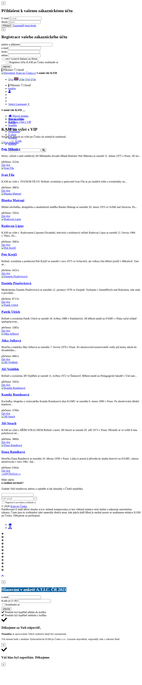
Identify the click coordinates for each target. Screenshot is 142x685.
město (4, 55)
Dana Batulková (13, 452)
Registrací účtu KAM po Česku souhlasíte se (47, 62)
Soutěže (12, 125)
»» (19, 473)
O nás (18, 140)
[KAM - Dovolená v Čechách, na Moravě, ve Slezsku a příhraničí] (10, 524)
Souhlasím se (37, 604)
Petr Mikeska (10, 149)
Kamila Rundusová (15, 394)
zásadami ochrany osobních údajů (51, 502)
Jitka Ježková (11, 340)
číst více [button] (5, 164)
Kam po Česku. (19, 506)
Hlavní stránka (16, 118)
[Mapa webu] (10, 527)
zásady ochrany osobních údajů (73, 62)
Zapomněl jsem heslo (24, 25)
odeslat (6, 66)
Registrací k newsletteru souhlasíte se (35, 502)
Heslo (4, 21)
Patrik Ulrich (10, 312)
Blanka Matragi (12, 200)
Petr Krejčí (9, 254)
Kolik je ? (9, 600)
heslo (4, 51)
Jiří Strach (8, 423)
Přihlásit (7, 25)
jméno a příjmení (10, 44)
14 (15, 473)
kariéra (12, 88)
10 (12, 473)
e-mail (4, 48)
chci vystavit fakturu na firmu (21, 58)
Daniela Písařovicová (16, 283)
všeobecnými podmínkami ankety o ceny (45, 605)
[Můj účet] (9, 91)
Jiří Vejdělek (10, 369)
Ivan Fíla (7, 175)
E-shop (12, 134)
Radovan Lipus (12, 226)
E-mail (5, 18)
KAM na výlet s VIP (19, 122)
